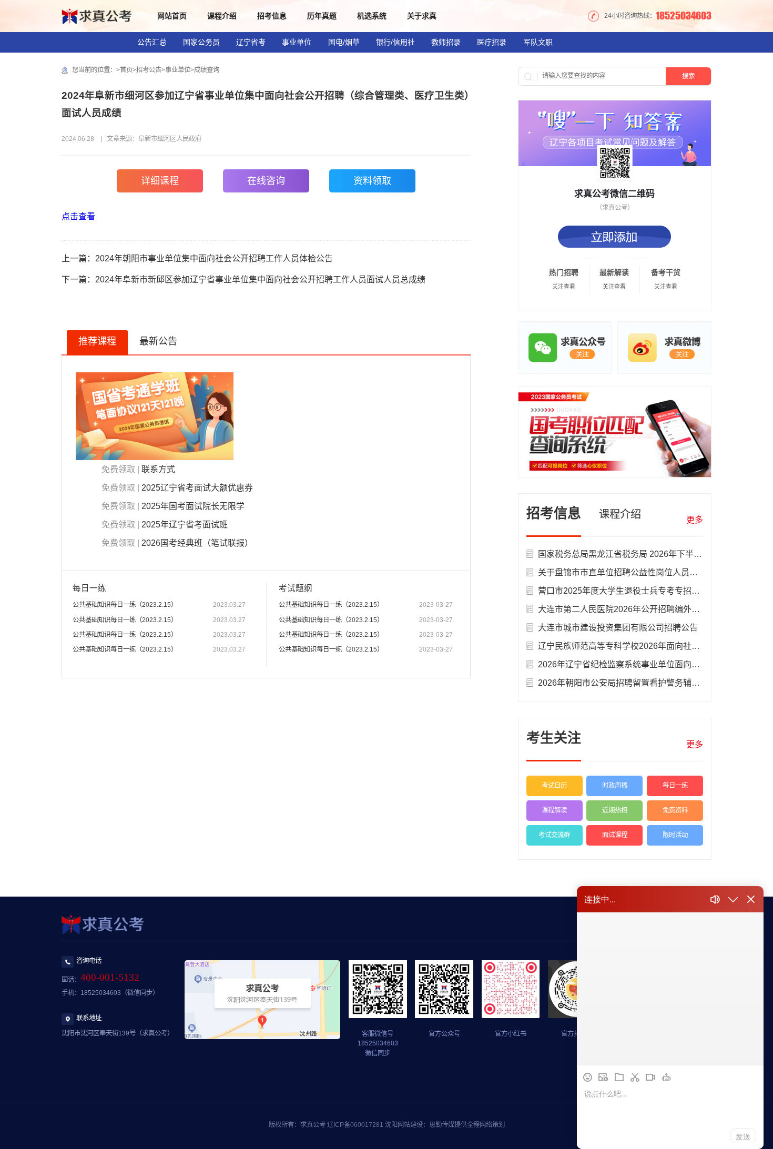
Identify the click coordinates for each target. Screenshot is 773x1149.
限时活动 (675, 835)
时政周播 (614, 785)
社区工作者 (204, 63)
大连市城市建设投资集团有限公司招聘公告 (618, 627)
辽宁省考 (251, 42)
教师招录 (446, 42)
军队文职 (538, 42)
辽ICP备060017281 (355, 1124)
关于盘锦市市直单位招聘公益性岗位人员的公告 (626, 572)
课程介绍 (222, 16)
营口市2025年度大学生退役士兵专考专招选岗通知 (631, 590)
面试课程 (614, 835)
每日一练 (675, 785)
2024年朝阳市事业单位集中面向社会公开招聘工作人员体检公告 (214, 258)
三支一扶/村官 (90, 63)
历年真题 (322, 16)
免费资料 (675, 810)
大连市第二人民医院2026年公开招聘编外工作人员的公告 (644, 609)
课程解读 (554, 810)
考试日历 (554, 785)
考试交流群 (554, 835)
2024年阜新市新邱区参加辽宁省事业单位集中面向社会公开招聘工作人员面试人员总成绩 (260, 279)
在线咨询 (266, 181)
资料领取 (372, 181)
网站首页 (172, 16)
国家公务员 (201, 42)
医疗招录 (491, 42)
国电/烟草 (344, 42)
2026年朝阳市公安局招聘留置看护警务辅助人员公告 (636, 682)
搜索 (688, 76)
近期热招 (614, 810)
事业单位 (296, 42)
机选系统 (372, 16)
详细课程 (160, 181)
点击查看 (78, 216)
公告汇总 (152, 42)
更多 (694, 519)
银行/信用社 (395, 42)
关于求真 (421, 16)
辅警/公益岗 (149, 63)
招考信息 (272, 16)
